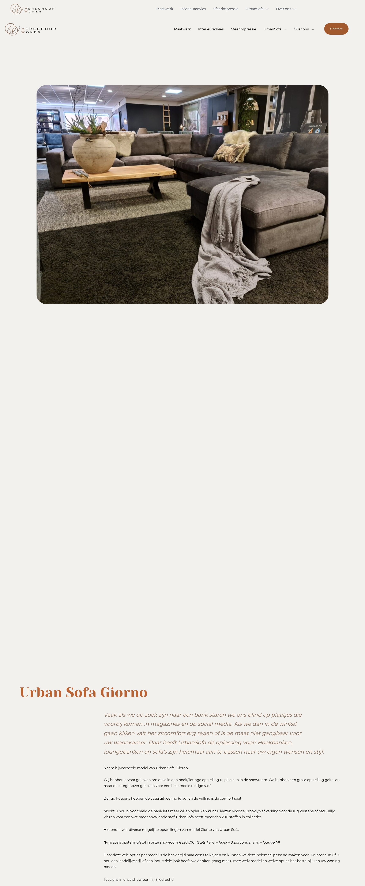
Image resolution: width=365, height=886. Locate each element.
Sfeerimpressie (225, 9)
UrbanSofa (254, 9)
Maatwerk (164, 9)
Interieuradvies (193, 9)
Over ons (283, 9)
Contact (336, 29)
